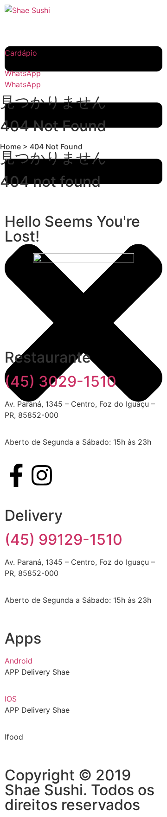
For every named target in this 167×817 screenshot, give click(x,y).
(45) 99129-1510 (63, 539)
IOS (11, 698)
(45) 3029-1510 (60, 381)
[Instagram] (41, 475)
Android (18, 660)
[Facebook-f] (16, 475)
